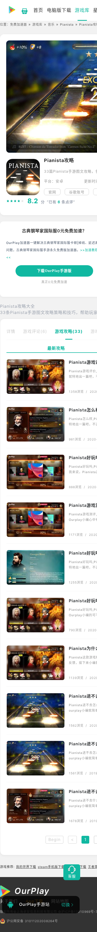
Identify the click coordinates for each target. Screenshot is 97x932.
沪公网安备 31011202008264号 (32, 921)
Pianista (67, 24)
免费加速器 (18, 24)
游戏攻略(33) (69, 331)
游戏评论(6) (35, 331)
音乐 (51, 24)
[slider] (15, 201)
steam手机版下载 (51, 867)
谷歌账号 (77, 192)
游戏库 (37, 24)
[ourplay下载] (22, 10)
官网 (52, 192)
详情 (10, 331)
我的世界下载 (26, 867)
